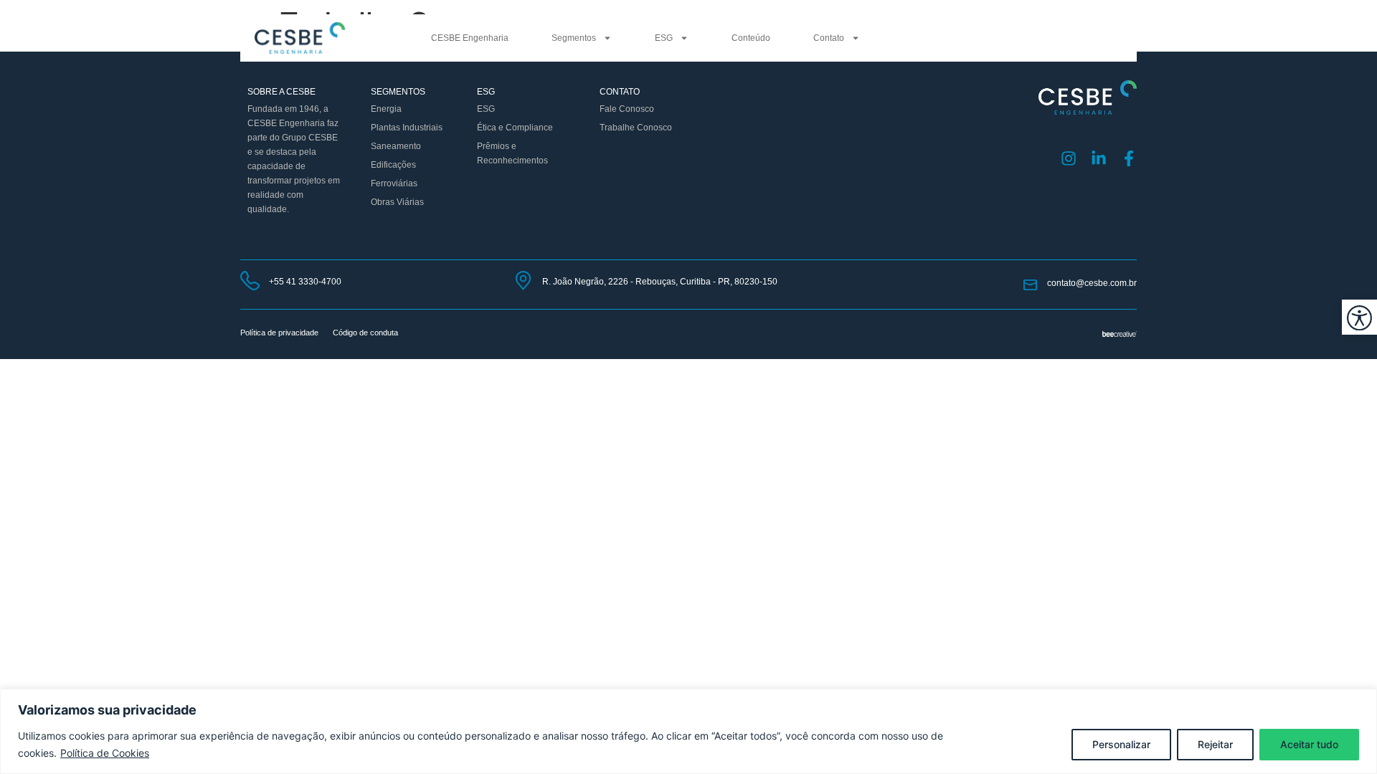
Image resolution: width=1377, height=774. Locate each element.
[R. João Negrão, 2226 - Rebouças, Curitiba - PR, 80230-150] (523, 280)
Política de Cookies (104, 753)
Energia (386, 109)
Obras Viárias (397, 202)
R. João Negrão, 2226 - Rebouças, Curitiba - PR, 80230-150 (659, 282)
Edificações (393, 165)
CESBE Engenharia (469, 38)
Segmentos (574, 38)
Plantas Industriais (407, 128)
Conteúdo (751, 38)
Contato (828, 38)
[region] (688, 731)
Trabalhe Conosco (636, 128)
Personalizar (1121, 744)
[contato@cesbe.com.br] (1030, 285)
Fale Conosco (627, 109)
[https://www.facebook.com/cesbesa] (1129, 158)
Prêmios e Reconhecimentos (512, 153)
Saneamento (396, 146)
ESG (664, 38)
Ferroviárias (394, 183)
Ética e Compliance (515, 128)
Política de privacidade (279, 332)
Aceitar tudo (1309, 744)
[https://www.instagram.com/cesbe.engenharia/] (1068, 158)
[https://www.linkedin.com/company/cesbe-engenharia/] (1099, 158)
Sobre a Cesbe (281, 92)
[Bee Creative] (1119, 332)
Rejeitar (1215, 744)
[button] (1359, 317)
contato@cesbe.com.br (1092, 283)
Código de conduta (365, 332)
